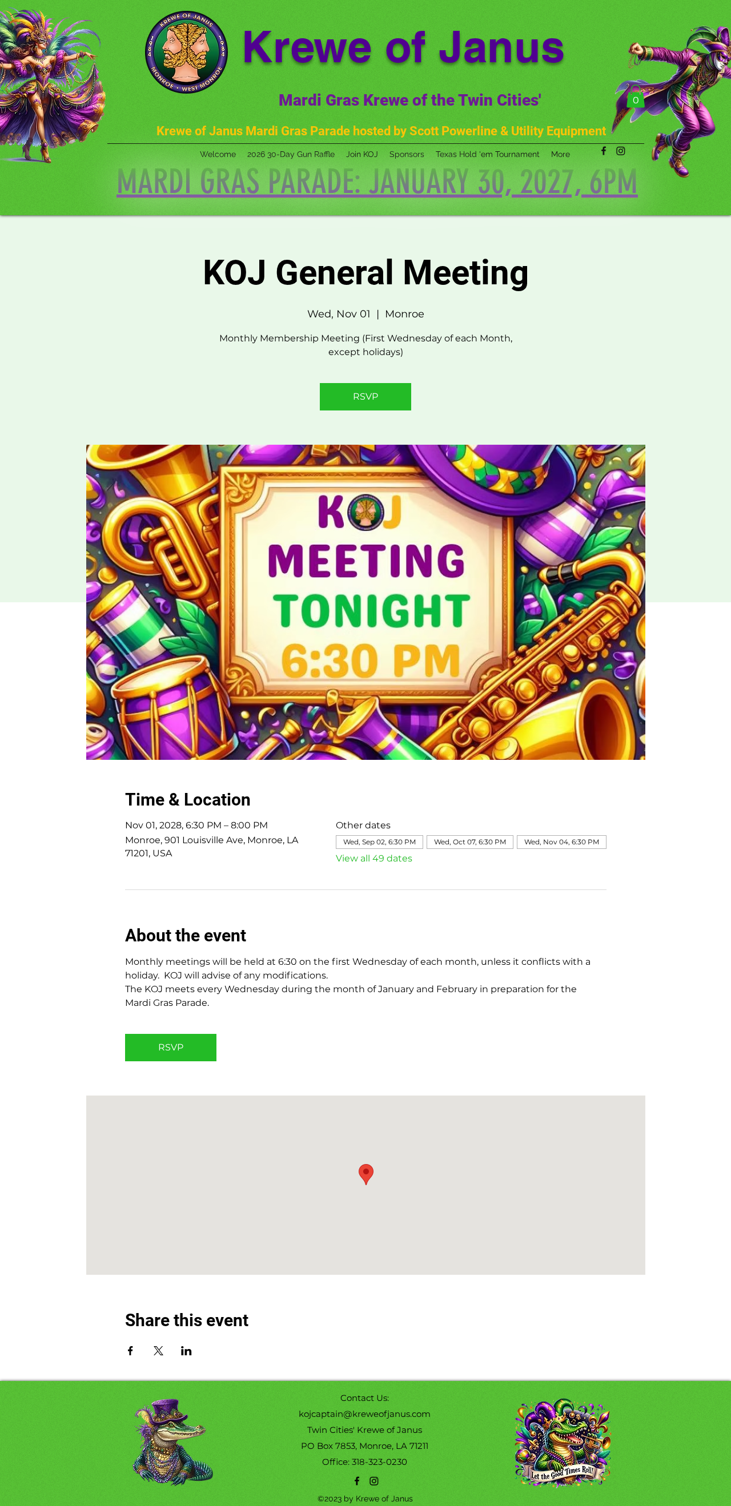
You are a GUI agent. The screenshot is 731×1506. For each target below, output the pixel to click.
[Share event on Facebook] (130, 1350)
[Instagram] (374, 1481)
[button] (635, 96)
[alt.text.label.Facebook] (357, 1481)
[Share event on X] (158, 1350)
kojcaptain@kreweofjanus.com (365, 1413)
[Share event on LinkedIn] (186, 1350)
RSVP (365, 396)
